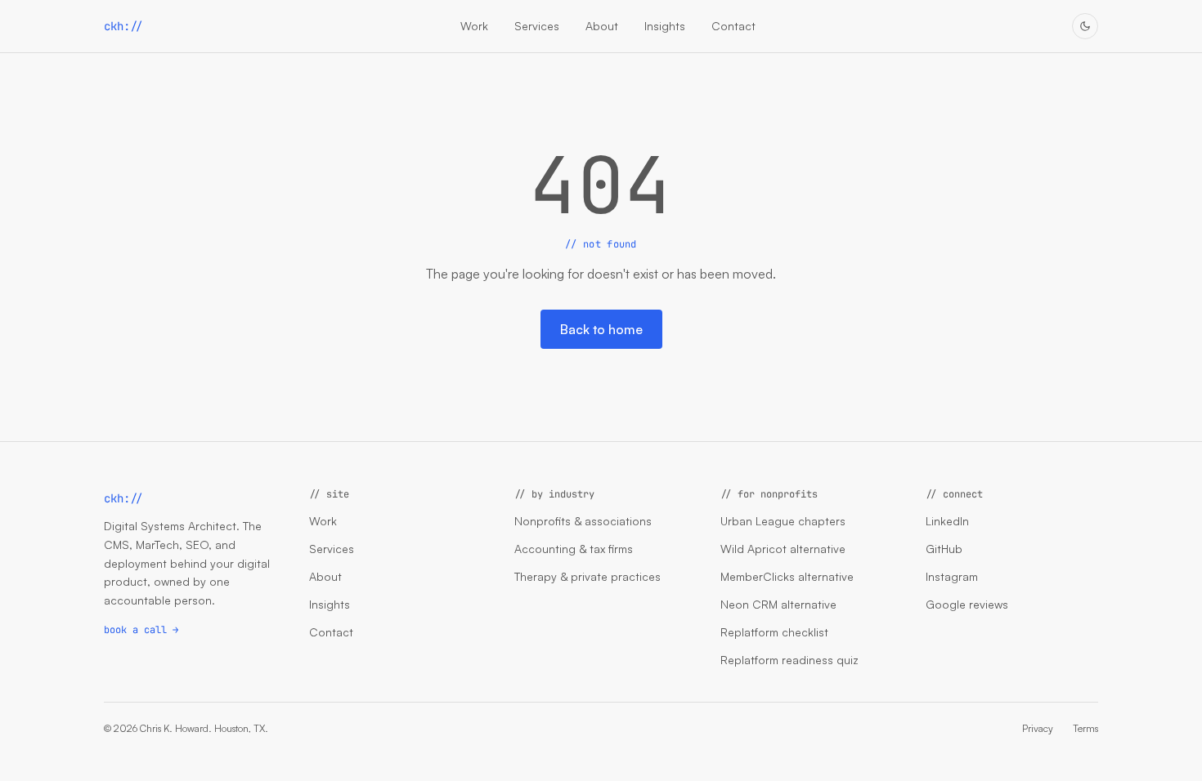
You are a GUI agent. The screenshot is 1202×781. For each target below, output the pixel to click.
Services (536, 26)
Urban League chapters (782, 521)
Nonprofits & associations (583, 521)
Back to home (601, 329)
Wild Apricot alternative (782, 549)
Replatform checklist (774, 632)
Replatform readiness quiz (789, 660)
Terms (1085, 728)
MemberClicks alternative (787, 576)
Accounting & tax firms (573, 549)
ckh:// (123, 26)
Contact (733, 26)
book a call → (141, 629)
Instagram (952, 576)
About (601, 26)
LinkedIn (947, 521)
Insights (664, 26)
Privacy (1037, 728)
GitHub (944, 549)
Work (474, 26)
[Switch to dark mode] (1085, 26)
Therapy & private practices (587, 576)
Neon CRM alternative (778, 604)
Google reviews (967, 604)
